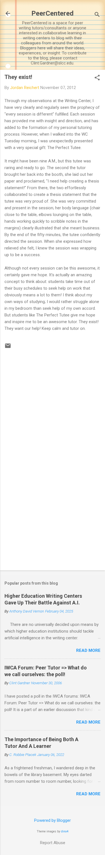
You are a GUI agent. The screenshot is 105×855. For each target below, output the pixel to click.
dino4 (64, 831)
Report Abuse (52, 842)
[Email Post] (7, 347)
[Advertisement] (52, 522)
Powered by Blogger (52, 820)
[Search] (97, 15)
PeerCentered (52, 13)
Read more (88, 650)
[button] (97, 78)
